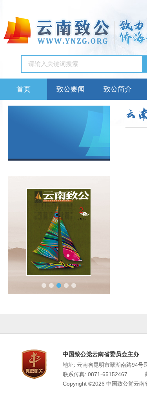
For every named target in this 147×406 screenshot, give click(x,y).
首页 (23, 89)
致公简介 (117, 89)
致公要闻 (70, 89)
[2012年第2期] (58, 232)
